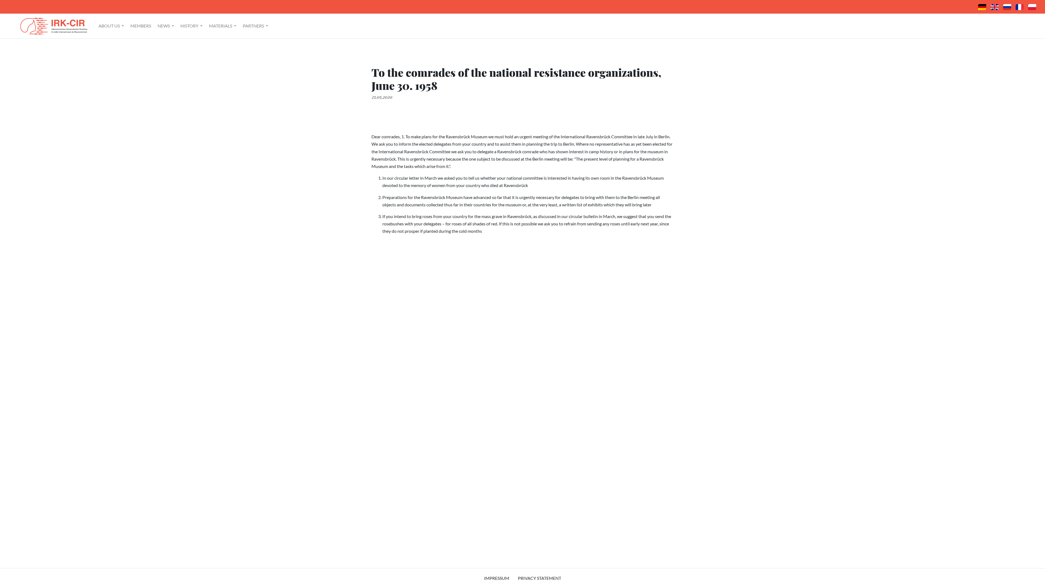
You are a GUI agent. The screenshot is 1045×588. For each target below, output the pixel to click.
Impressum (496, 578)
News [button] (164, 25)
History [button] (189, 25)
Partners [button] (254, 25)
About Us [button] (110, 25)
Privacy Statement (539, 578)
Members (140, 25)
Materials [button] (221, 25)
